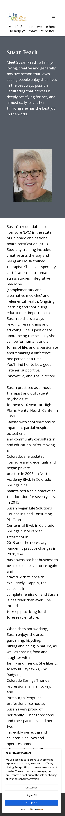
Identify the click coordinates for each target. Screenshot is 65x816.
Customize (31, 787)
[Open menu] (53, 16)
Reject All (31, 795)
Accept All (31, 802)
